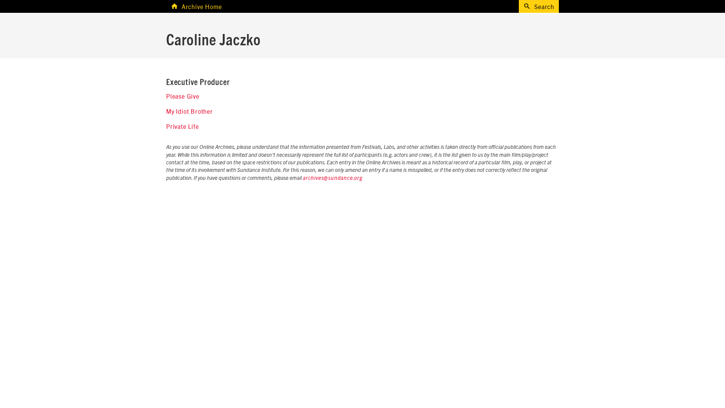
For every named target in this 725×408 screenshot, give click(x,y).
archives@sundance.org (332, 178)
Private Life (182, 126)
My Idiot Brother (189, 111)
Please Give (182, 96)
